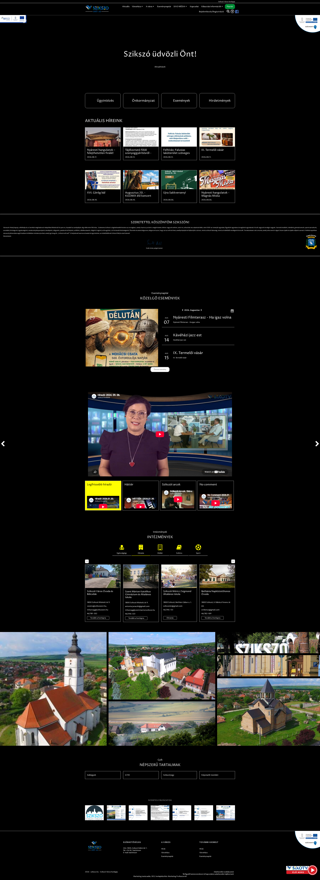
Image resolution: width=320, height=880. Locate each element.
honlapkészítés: (162, 876)
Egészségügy (122, 553)
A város (149, 6)
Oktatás (141, 553)
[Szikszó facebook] (234, 11)
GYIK (127, 775)
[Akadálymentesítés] (232, 11)
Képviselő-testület (209, 775)
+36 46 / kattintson (133, 850)
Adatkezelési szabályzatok (224, 872)
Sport (198, 553)
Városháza (137, 6)
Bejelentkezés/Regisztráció (211, 11)
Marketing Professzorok (177, 876)
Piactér (230, 6)
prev (3, 444)
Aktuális (126, 6)
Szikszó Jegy (168, 775)
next (317, 444)
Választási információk (211, 6)
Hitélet (160, 553)
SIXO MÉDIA (180, 6)
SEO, (153, 876)
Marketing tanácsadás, (142, 876)
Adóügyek (91, 775)
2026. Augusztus (192, 310)
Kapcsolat (194, 6)
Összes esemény (160, 369)
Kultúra (179, 553)
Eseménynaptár (164, 6)
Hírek (163, 849)
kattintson (133, 853)
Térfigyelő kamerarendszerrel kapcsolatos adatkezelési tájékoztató (208, 874)
